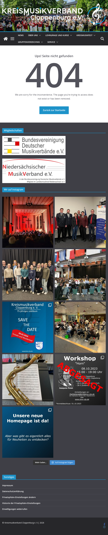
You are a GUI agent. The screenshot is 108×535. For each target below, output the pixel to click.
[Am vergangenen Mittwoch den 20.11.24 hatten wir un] (80, 222)
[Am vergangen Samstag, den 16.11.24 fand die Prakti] (27, 274)
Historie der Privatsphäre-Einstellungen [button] (21, 503)
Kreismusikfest (84, 35)
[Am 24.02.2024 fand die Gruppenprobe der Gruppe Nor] (80, 274)
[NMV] (34, 160)
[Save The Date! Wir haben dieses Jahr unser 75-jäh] (27, 327)
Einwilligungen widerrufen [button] (14, 509)
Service (51, 42)
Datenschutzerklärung (13, 491)
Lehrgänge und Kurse (57, 35)
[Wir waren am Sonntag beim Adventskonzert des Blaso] (27, 222)
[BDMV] (34, 137)
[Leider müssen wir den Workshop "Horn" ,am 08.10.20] (80, 379)
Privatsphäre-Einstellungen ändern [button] (19, 497)
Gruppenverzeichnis (29, 42)
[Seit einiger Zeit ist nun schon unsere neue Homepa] (27, 432)
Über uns (33, 35)
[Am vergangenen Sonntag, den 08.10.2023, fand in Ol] (27, 379)
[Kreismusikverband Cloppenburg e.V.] (5, 38)
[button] (39, 35)
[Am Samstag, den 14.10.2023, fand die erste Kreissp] (80, 327)
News (21, 35)
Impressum (7, 485)
